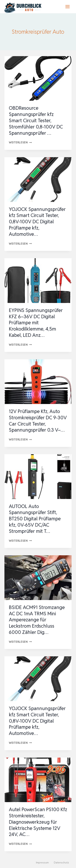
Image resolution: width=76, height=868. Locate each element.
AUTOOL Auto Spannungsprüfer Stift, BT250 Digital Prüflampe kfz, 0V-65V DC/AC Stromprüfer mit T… (35, 518)
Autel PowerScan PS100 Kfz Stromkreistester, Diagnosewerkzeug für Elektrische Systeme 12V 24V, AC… (38, 821)
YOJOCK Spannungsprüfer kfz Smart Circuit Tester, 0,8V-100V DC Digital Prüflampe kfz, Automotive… (37, 221)
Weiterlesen (20, 142)
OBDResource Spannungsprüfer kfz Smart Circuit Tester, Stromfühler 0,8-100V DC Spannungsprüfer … (36, 120)
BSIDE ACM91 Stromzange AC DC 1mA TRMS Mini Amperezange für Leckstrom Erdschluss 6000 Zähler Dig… (37, 619)
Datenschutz (61, 862)
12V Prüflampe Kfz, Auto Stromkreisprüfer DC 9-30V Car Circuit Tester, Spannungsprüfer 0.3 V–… (38, 420)
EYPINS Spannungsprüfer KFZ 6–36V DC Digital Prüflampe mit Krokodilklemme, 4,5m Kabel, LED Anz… (36, 322)
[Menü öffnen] (67, 6)
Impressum (42, 862)
